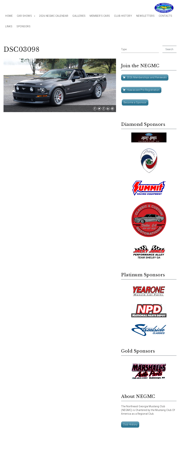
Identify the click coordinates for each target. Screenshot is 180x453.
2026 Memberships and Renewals (147, 77)
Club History (123, 15)
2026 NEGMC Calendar (53, 15)
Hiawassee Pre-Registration (143, 90)
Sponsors (23, 26)
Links (8, 26)
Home (9, 15)
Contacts (165, 15)
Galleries (79, 15)
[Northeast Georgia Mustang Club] (164, 8)
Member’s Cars (100, 15)
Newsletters (145, 15)
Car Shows (24, 15)
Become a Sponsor (135, 102)
